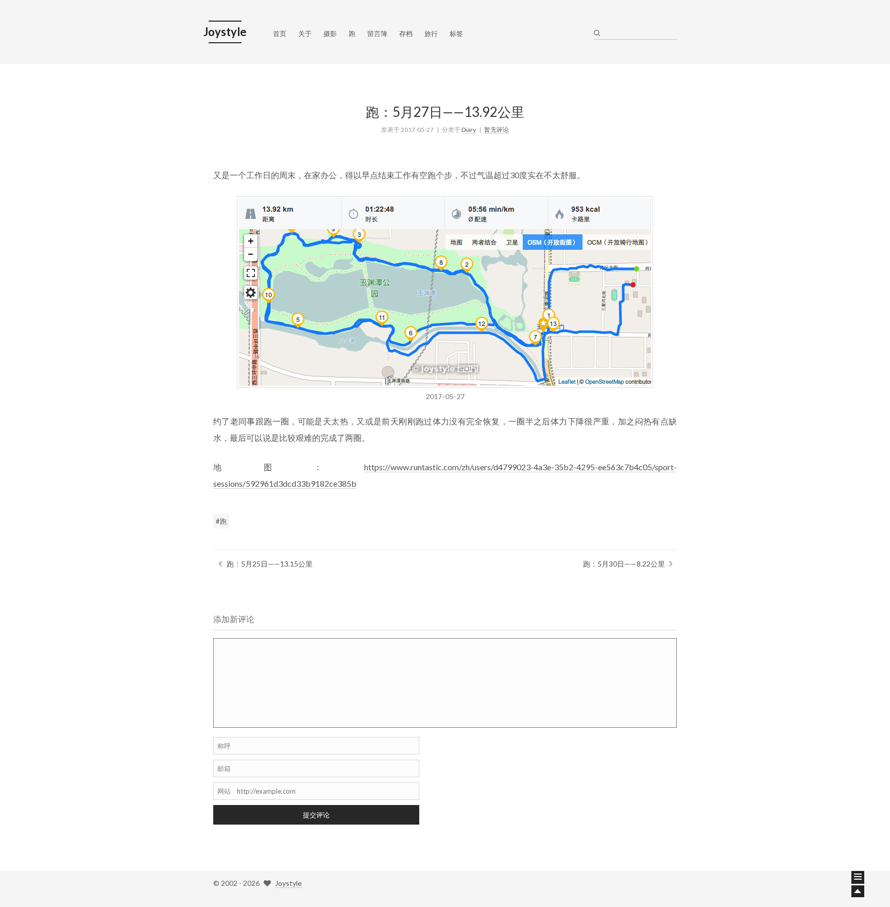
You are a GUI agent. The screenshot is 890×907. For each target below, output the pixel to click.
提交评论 (316, 815)
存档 (406, 33)
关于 (305, 33)
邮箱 (224, 768)
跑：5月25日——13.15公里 (270, 563)
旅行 (431, 33)
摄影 (330, 33)
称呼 (224, 746)
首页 (279, 33)
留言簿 (377, 33)
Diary (468, 129)
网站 (224, 791)
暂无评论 (496, 129)
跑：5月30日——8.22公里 (624, 563)
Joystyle (288, 883)
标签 (456, 33)
